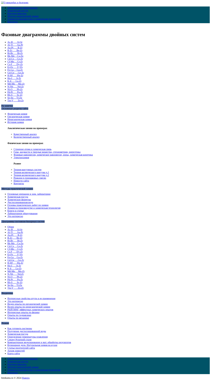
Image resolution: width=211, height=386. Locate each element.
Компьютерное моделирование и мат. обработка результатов (39, 342)
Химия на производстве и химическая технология (33, 19)
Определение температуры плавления (27, 336)
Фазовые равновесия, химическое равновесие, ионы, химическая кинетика (53, 154)
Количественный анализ (26, 137)
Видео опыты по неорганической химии (28, 306)
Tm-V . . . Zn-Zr (15, 100)
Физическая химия (17, 113)
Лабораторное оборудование (22, 7)
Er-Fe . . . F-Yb (15, 67)
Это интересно (15, 216)
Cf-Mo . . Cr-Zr (15, 61)
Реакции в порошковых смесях (30, 178)
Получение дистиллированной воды (26, 331)
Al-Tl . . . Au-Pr (15, 45)
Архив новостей (16, 350)
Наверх (26, 378)
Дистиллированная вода (20, 202)
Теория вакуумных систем (27, 169)
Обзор (10, 226)
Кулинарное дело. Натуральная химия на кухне (32, 345)
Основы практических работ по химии (28, 205)
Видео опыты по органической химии (27, 304)
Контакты (12, 21)
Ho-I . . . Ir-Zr (14, 78)
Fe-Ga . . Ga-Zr (15, 70)
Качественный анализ (25, 134)
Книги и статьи (15, 210)
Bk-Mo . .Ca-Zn (15, 56)
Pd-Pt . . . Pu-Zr (15, 92)
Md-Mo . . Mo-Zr (16, 84)
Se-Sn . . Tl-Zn (14, 97)
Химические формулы (19, 199)
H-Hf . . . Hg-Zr (15, 75)
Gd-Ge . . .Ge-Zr (15, 72)
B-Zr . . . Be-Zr (14, 50)
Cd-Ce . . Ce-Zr (15, 58)
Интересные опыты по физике (23, 312)
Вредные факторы (17, 13)
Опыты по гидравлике (19, 315)
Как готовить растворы (19, 328)
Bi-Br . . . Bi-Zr (15, 53)
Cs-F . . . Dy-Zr (15, 64)
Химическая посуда (17, 10)
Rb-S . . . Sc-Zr (14, 95)
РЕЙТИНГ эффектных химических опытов (30, 309)
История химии (15, 122)
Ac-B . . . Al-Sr (14, 42)
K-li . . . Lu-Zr (14, 81)
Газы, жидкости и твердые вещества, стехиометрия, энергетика (47, 152)
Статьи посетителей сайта (21, 348)
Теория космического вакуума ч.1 (31, 172)
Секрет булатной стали (19, 339)
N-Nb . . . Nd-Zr (15, 86)
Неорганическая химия (19, 119)
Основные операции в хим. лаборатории (29, 194)
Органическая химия (18, 116)
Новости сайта (21, 180)
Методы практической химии (23, 16)
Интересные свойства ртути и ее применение (31, 298)
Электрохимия (21, 157)
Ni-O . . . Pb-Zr (15, 89)
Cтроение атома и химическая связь (32, 149)
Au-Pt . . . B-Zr (14, 47)
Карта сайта (13, 353)
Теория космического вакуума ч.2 (31, 175)
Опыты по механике (18, 318)
